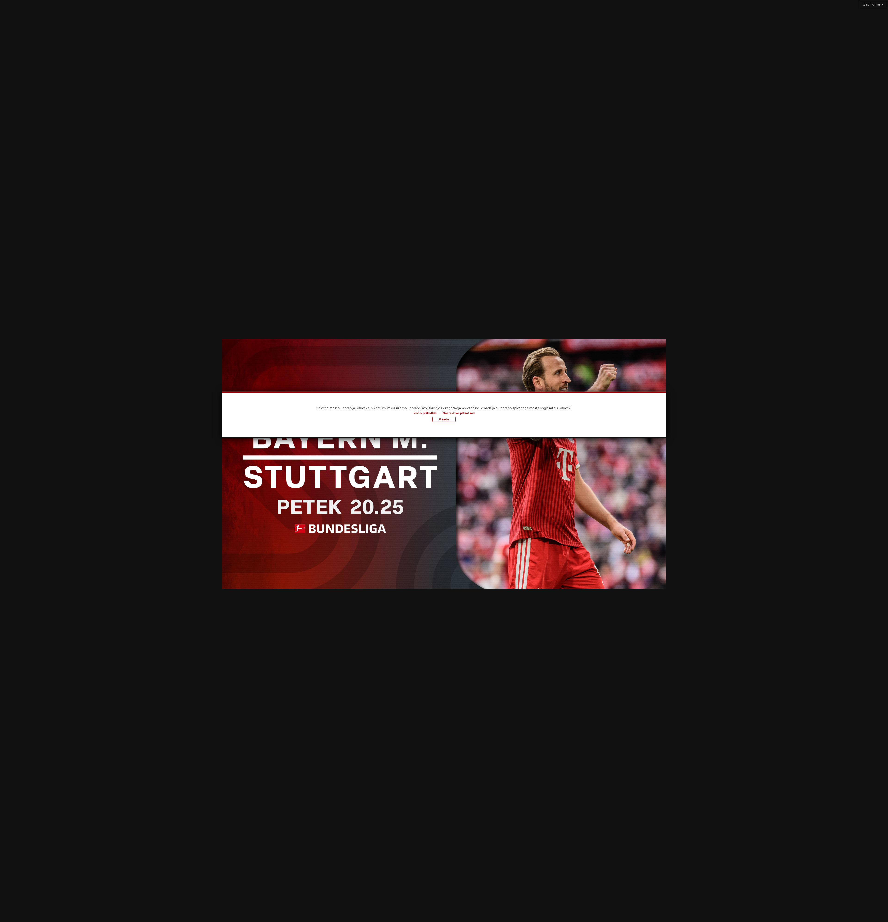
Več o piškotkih (425, 413)
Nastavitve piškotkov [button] (459, 413)
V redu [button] (444, 419)
